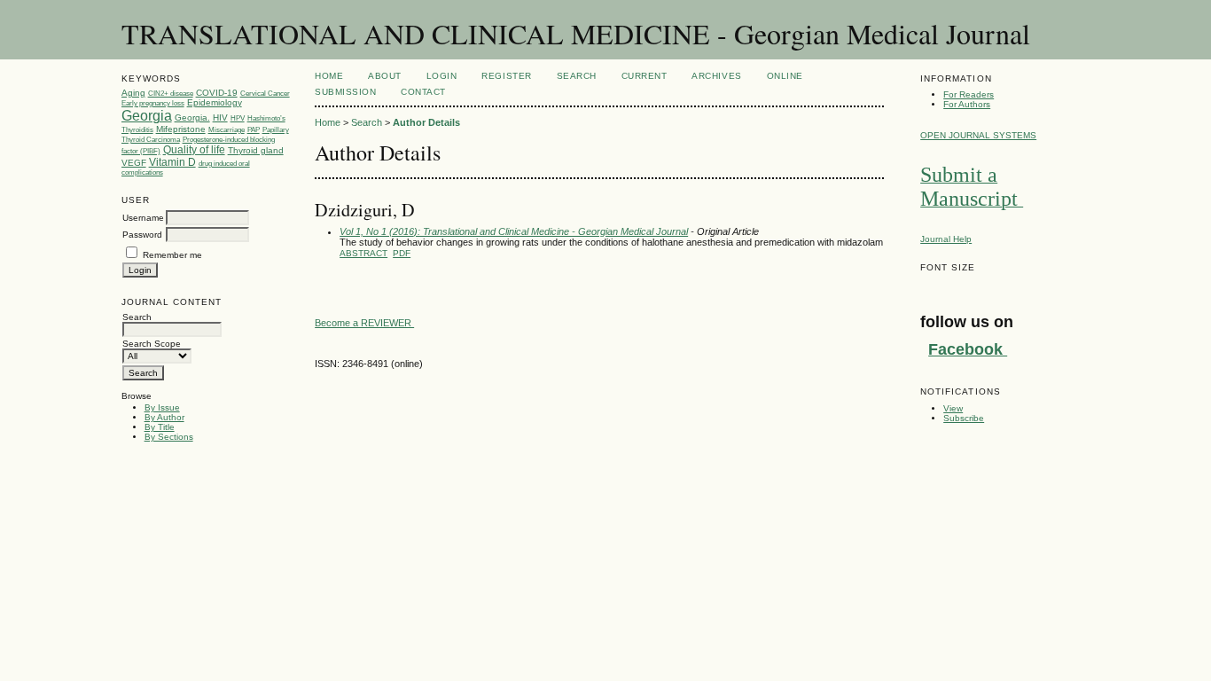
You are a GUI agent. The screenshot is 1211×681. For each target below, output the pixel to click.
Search (577, 76)
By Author (164, 417)
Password (142, 234)
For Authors (966, 104)
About (385, 76)
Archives (716, 76)
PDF (401, 253)
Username (143, 218)
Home (329, 76)
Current (644, 76)
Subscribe (963, 418)
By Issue (162, 407)
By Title (160, 427)
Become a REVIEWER (364, 322)
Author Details (426, 122)
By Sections (169, 437)
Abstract (363, 253)
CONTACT (423, 92)
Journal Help (946, 239)
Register (506, 76)
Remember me (172, 255)
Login (441, 76)
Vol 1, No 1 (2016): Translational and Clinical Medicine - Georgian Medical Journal (514, 231)
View (953, 408)
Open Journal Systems (978, 135)
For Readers (968, 94)
